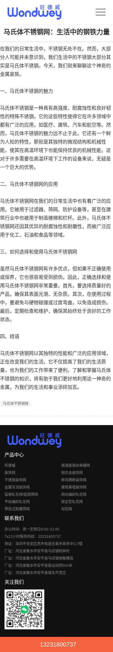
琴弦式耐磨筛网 (17, 509)
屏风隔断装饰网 (73, 480)
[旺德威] (34, 12)
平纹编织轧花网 (17, 502)
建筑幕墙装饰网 (73, 487)
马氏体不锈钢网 (15, 404)
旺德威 (10, 465)
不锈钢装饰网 (15, 480)
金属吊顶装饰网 (17, 487)
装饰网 (10, 473)
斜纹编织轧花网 (73, 494)
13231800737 (58, 644)
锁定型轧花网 (72, 502)
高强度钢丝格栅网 (75, 465)
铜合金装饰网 (72, 473)
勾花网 (66, 509)
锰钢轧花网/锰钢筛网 (21, 494)
